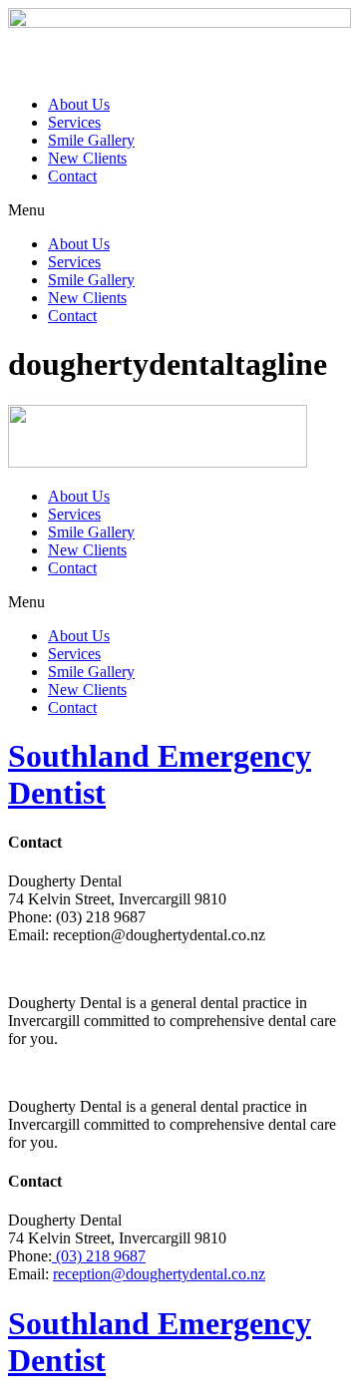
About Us (79, 104)
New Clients (87, 158)
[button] (179, 210)
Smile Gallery (91, 140)
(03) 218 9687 (99, 1255)
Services (74, 122)
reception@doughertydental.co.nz (159, 1273)
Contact (72, 176)
